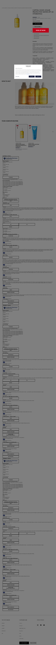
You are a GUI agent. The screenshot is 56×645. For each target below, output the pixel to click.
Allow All (38, 76)
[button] (41, 30)
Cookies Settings (17, 76)
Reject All (32, 76)
